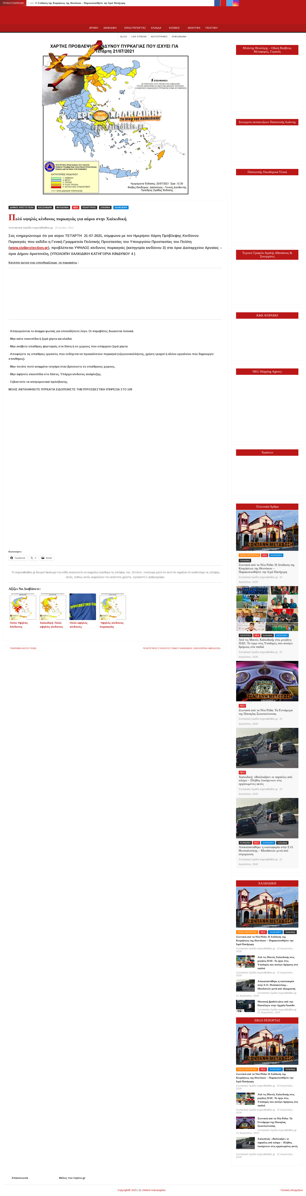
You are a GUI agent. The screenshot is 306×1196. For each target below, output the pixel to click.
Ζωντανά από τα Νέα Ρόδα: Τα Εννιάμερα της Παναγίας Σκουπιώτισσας (266, 711)
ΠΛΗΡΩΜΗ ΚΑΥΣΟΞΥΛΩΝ (23, 648)
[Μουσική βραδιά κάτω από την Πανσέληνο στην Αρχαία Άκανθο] (245, 1005)
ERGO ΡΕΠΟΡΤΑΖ (135, 27)
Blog (123, 36)
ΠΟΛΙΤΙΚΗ (211, 27)
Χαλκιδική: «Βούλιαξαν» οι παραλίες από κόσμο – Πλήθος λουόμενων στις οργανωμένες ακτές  (265, 780)
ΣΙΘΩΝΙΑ (105, 207)
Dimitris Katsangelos (154, 1190)
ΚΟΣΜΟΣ (174, 27)
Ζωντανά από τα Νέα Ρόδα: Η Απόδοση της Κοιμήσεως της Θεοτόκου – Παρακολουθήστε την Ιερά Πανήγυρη (64, 3)
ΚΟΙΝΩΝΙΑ (245, 843)
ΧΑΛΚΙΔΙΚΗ (110, 27)
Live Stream (138, 36)
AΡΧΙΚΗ (93, 27)
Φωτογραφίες (159, 36)
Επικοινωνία (179, 36)
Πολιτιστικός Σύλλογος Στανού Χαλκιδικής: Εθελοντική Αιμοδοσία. (182, 648)
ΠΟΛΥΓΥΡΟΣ (89, 207)
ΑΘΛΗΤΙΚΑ (194, 27)
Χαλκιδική (245, 560)
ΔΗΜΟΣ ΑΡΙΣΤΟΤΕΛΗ (21, 207)
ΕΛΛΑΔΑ (156, 27)
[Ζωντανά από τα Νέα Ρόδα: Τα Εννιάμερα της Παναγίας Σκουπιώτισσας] (267, 681)
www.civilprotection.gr (29, 248)
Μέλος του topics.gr (72, 1177)
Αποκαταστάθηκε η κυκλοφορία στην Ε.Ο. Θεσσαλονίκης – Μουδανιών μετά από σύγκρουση (266, 850)
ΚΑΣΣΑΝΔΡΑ (45, 207)
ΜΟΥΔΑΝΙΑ (62, 207)
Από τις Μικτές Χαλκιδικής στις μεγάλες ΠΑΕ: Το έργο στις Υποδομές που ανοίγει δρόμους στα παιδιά (266, 643)
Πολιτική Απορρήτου (292, 1190)
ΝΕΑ (75, 207)
